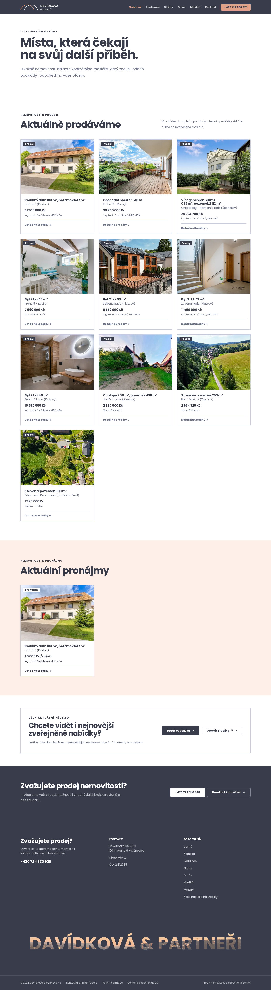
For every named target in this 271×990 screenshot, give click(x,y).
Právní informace (112, 982)
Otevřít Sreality (220, 731)
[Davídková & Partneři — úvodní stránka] (39, 7)
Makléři (195, 7)
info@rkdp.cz (118, 858)
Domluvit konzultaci (226, 792)
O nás (181, 7)
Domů (188, 847)
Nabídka (135, 7)
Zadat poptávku (178, 731)
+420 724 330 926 (235, 7)
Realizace (152, 7)
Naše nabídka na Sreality (201, 897)
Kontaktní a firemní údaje (81, 982)
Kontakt (210, 7)
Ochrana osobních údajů (143, 982)
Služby (168, 7)
